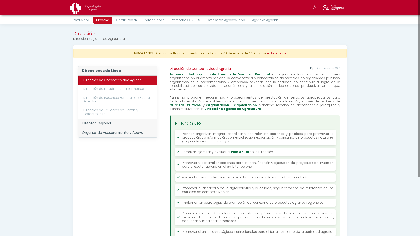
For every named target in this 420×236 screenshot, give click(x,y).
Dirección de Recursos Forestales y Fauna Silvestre (116, 99)
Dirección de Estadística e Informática (113, 89)
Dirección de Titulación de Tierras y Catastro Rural (110, 112)
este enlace (277, 53)
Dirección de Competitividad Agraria (112, 80)
